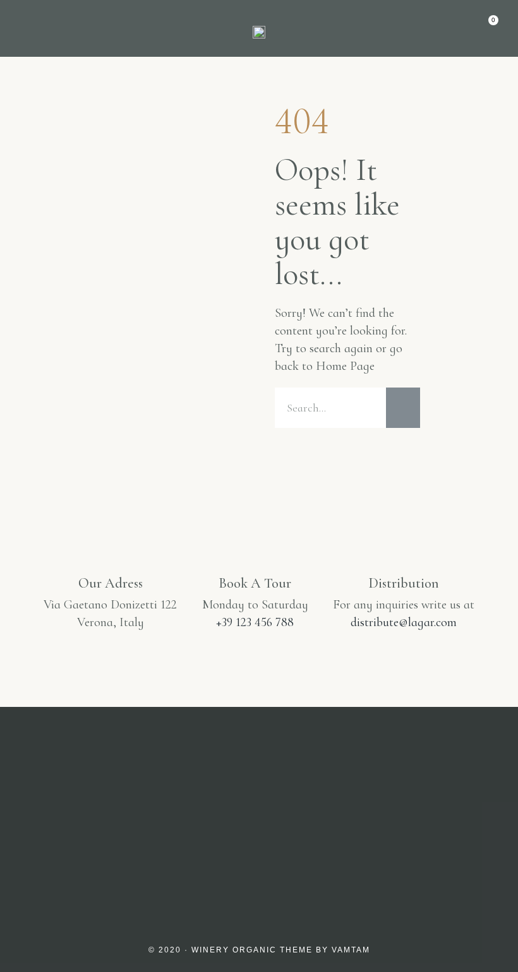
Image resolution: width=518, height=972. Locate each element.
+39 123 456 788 (255, 622)
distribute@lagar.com (404, 622)
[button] (28, 28)
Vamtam (351, 949)
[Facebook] (259, 854)
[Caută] (403, 408)
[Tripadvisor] (319, 854)
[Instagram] (198, 854)
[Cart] (487, 27)
